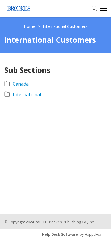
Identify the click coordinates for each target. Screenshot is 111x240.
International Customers (65, 26)
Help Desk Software (60, 234)
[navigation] (103, 8)
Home (30, 26)
